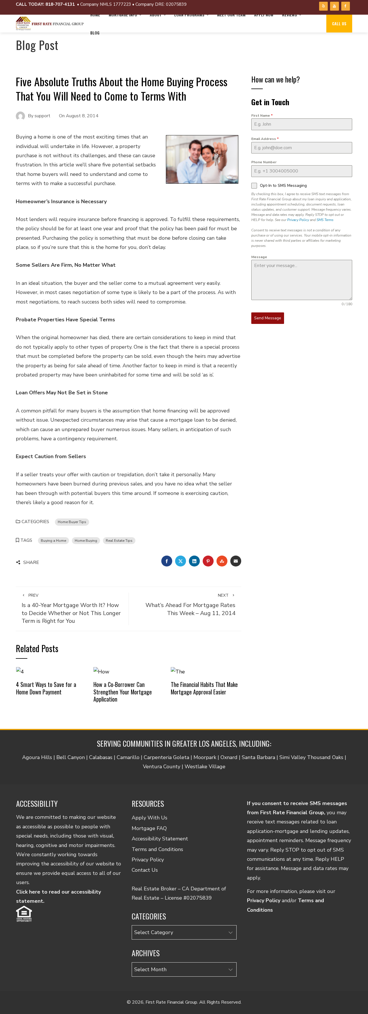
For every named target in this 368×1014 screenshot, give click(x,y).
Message (259, 257)
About (156, 14)
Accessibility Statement (160, 838)
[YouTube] (334, 6)
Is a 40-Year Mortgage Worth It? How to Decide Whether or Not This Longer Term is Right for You (71, 609)
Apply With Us (149, 817)
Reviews (289, 14)
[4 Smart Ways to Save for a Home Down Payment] (20, 671)
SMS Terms (325, 220)
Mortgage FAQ (149, 828)
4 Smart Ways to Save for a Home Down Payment (46, 688)
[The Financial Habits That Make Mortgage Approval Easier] (178, 671)
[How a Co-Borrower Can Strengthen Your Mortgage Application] (101, 671)
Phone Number (264, 162)
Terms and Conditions (157, 849)
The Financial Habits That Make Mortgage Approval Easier (204, 688)
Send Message (267, 318)
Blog (94, 33)
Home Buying (86, 540)
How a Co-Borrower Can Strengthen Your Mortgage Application (122, 691)
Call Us (339, 23)
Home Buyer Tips (72, 521)
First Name (262, 115)
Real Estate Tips (119, 540)
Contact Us (145, 870)
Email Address (265, 139)
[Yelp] (323, 6)
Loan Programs (189, 14)
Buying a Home (53, 540)
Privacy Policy (298, 220)
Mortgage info (123, 14)
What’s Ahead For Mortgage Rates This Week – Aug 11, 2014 (190, 605)
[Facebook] (345, 6)
